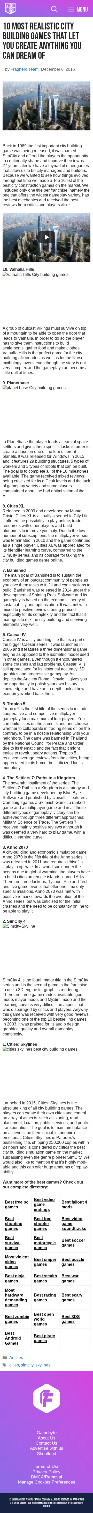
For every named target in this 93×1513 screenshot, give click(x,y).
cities (14, 1365)
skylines (42, 1365)
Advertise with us (46, 1448)
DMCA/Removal (46, 1477)
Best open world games (44, 1319)
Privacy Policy (46, 1471)
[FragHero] (10, 8)
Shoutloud (46, 1453)
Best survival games (12, 1243)
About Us (47, 1438)
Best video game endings (44, 1204)
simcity (27, 1365)
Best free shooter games (42, 1224)
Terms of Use (46, 1466)
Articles (16, 1357)
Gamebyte (47, 1432)
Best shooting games (13, 1224)
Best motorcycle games (45, 1243)
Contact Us (46, 1443)
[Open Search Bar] (54, 9)
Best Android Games (13, 1338)
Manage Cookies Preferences (46, 1482)
